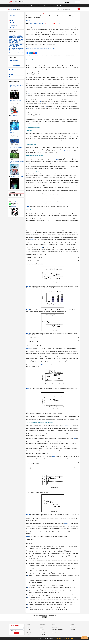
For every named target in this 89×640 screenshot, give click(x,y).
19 (27, 607)
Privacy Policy (72, 632)
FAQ (10, 76)
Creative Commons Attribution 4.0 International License (53, 619)
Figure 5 (40, 364)
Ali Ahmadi (28, 20)
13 (62, 96)
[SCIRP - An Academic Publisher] (16, 2)
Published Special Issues (15, 62)
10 (27, 575)
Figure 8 (66, 523)
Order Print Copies (55, 627)
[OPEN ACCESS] (65, 2)
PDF (40, 23)
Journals (26, 5)
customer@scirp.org (15, 201)
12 (28, 93)
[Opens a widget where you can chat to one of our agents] (84, 637)
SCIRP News (58, 638)
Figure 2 (32, 239)
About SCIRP (43, 624)
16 (53, 431)
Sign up (39, 638)
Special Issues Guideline (15, 65)
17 (52, 433)
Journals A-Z (29, 625)
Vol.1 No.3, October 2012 (50, 13)
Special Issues (42, 634)
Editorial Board (13, 22)
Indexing (12, 27)
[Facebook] (14, 194)
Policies (72, 624)
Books (32, 5)
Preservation (72, 629)
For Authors (42, 629)
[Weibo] (21, 194)
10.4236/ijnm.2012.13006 (33, 23)
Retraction (72, 631)
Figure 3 (41, 247)
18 (49, 451)
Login (77, 2)
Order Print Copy (12, 72)
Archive (11, 20)
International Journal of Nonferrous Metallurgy (35, 13)
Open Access (72, 625)
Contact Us (11, 74)
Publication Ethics (73, 627)
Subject (28, 627)
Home (12, 5)
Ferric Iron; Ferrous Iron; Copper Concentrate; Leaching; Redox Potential (40, 48)
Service (54, 624)
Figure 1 (46, 230)
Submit (59, 5)
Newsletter (11, 69)
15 (64, 150)
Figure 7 (54, 456)
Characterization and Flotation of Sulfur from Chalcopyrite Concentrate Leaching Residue (16, 45)
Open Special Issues (14, 60)
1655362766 (13, 206)
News (39, 5)
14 (36, 99)
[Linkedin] (17, 194)
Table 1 (57, 159)
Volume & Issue (55, 632)
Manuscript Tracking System (57, 625)
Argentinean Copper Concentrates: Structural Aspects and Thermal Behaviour (16, 49)
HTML (43, 23)
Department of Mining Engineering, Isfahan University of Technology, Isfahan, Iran (42, 21)
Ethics (41, 625)
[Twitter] (10, 194)
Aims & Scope (13, 15)
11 (27, 578)
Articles (18, 5)
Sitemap (28, 631)
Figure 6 (66, 425)
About (45, 5)
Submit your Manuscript (48, 638)
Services (52, 5)
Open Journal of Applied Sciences (16, 176)
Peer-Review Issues (43, 631)
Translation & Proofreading (57, 629)
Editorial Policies (43, 627)
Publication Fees (13, 25)
